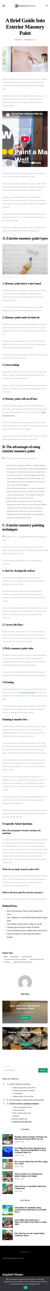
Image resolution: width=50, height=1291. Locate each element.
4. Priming (15, 1116)
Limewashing (15, 956)
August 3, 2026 (19, 1166)
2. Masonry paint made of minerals (23, 1090)
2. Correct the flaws (18, 1110)
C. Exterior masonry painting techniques (23, 1104)
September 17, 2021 (30, 39)
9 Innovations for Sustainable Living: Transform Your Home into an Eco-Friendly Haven (30, 1210)
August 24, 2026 (19, 1142)
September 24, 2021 (30, 1038)
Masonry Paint (27, 956)
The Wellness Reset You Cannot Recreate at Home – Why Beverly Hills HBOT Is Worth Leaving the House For (30, 1150)
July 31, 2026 (18, 1191)
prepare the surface (28, 692)
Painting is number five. (20, 1119)
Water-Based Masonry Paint (23, 962)
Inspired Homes (12, 1274)
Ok (26, 1287)
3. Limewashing (17, 1093)
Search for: (6, 1066)
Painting (7, 962)
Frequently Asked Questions (21, 1122)
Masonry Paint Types (37, 959)
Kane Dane (18, 39)
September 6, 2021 (29, 1012)
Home (5, 956)
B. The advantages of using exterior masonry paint (25, 1100)
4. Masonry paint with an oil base (23, 1096)
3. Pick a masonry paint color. (21, 1113)
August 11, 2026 (19, 1155)
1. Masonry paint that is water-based (23, 1088)
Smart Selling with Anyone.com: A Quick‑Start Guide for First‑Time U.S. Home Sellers (31, 1222)
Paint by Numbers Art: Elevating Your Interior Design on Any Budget (28, 1175)
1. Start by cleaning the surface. (22, 1107)
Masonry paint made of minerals (16, 959)
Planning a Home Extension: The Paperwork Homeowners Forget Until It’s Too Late (31, 1138)
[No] (47, 1283)
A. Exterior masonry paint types (18, 1084)
